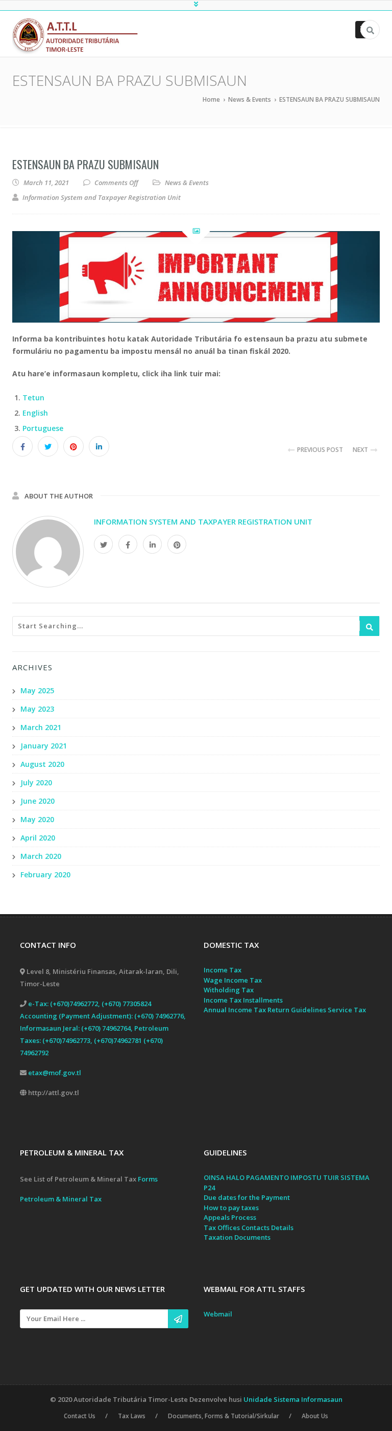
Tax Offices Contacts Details (248, 1227)
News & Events (187, 182)
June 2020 (37, 801)
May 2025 (37, 690)
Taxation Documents (237, 1237)
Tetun (33, 397)
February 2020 (45, 874)
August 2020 (42, 764)
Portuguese (42, 428)
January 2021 (43, 746)
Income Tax (222, 969)
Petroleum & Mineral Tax (61, 1198)
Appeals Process (230, 1217)
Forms (148, 1179)
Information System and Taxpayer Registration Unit (203, 521)
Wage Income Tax (233, 980)
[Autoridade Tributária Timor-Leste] (80, 35)
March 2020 (40, 856)
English (35, 413)
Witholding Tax (229, 989)
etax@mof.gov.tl (54, 1072)
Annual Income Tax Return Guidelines (265, 1009)
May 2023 (37, 709)
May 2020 (37, 819)
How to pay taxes (231, 1207)
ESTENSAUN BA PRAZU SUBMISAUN (85, 164)
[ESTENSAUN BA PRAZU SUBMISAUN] (196, 277)
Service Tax (347, 1009)
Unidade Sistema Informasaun (292, 1399)
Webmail (218, 1314)
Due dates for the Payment (247, 1197)
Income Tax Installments (243, 1000)
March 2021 (40, 727)
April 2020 (37, 838)
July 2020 (36, 782)
